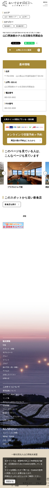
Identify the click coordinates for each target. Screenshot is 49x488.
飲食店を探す (10, 204)
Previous (4, 173)
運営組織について (9, 391)
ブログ (5, 363)
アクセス (6, 371)
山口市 (24, 17)
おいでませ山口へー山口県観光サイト (17, 3)
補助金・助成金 (8, 436)
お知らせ (6, 378)
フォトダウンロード (10, 409)
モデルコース (8, 352)
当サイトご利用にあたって (12, 394)
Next (45, 173)
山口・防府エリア (10, 17)
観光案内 (7, 26)
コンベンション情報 (10, 433)
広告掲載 (6, 405)
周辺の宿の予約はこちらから (23, 141)
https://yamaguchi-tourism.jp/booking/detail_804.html (24, 175)
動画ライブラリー (9, 413)
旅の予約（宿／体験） (11, 367)
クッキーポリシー (17, 476)
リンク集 (6, 398)
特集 (4, 345)
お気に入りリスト (9, 375)
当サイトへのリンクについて (13, 402)
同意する (10, 481)
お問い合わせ (8, 420)
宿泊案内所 (20, 26)
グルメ (5, 356)
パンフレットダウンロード (12, 416)
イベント (6, 360)
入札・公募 (7, 440)
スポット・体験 (8, 349)
